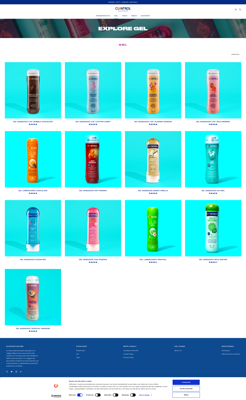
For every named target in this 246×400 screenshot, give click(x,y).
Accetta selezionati (186, 388)
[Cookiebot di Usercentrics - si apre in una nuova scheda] (56, 396)
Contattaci (226, 350)
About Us (178, 350)
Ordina (235, 54)
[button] (33, 124)
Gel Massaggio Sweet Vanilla (153, 191)
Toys (124, 16)
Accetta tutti (186, 382)
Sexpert (145, 16)
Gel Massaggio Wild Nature (213, 259)
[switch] (98, 395)
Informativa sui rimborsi (231, 354)
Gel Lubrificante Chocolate (32, 191)
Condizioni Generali (130, 350)
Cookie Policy (128, 354)
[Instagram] (16, 371)
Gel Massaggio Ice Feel (213, 191)
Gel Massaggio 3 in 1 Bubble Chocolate (33, 122)
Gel (116, 16)
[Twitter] (11, 371)
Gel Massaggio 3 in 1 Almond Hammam (153, 122)
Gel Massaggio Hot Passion (93, 191)
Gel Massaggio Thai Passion (93, 259)
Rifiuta (186, 395)
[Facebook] (7, 371)
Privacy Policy (128, 357)
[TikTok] (21, 371)
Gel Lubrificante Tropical (153, 259)
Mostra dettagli (144, 395)
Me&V (134, 16)
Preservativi (103, 16)
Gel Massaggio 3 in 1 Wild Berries (213, 122)
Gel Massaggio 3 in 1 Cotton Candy (93, 122)
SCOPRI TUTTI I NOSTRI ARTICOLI (123, 2)
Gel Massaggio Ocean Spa (33, 259)
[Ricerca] (240, 9)
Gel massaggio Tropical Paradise (33, 328)
